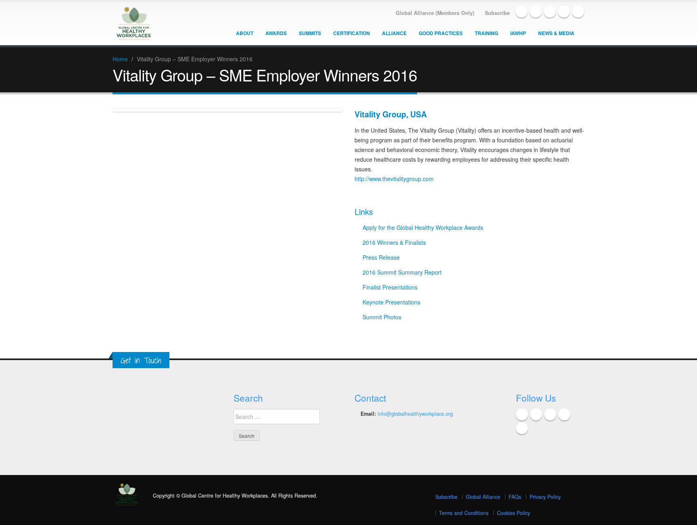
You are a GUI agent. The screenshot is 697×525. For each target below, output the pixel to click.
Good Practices (441, 33)
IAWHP (518, 33)
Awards (276, 33)
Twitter (536, 12)
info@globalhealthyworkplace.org (415, 413)
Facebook (521, 12)
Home (120, 59)
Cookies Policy (513, 513)
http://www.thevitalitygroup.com (394, 179)
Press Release (381, 257)
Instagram (578, 12)
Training (486, 33)
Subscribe (446, 496)
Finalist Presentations (390, 287)
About (244, 33)
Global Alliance (483, 496)
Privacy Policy (545, 496)
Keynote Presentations (391, 302)
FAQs (515, 496)
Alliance (394, 33)
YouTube (564, 12)
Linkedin (550, 12)
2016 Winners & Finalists (394, 242)
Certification (351, 33)
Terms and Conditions (463, 513)
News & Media (556, 33)
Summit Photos (382, 317)
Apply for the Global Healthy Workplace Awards (423, 227)
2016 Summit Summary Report (402, 272)
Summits (310, 33)
